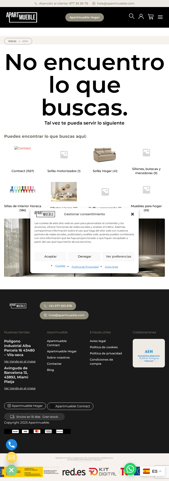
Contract (19, 171)
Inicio (12, 41)
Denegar (84, 256)
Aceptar (50, 256)
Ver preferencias (118, 256)
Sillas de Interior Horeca (22, 206)
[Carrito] (151, 17)
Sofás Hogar (103, 171)
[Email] (11, 457)
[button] (132, 214)
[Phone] (11, 444)
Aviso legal (111, 266)
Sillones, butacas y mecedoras (146, 171)
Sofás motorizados (62, 171)
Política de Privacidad (85, 266)
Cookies (60, 265)
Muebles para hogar (146, 206)
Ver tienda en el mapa (19, 361)
